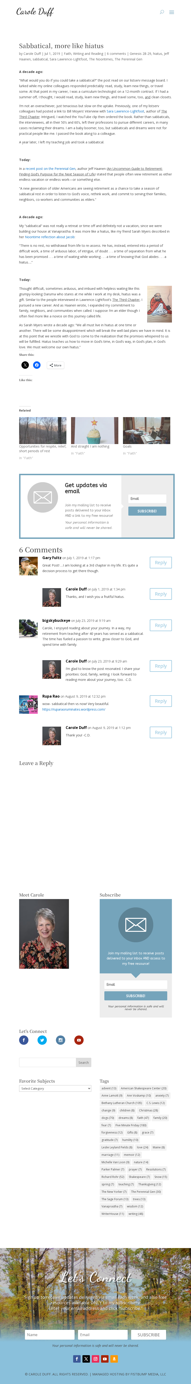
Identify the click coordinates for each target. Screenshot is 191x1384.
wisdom (135, 1206)
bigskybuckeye (56, 620)
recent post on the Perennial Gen (50, 168)
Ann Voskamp (139, 1095)
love (142, 1147)
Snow (160, 1177)
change (108, 1110)
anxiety (162, 1095)
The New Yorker (114, 1192)
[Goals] (146, 430)
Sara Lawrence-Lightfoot (68, 59)
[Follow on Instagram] (95, 1359)
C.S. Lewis (156, 1103)
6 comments (116, 53)
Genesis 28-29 (140, 53)
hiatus (157, 53)
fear (106, 1125)
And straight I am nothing (90, 446)
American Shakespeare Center (143, 1088)
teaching (126, 1184)
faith (143, 1118)
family (160, 1118)
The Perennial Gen (128, 59)
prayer (135, 1169)
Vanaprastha (112, 1206)
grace (147, 1132)
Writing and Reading (88, 53)
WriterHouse (113, 1214)
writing (136, 1214)
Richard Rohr (113, 1177)
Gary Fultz (51, 557)
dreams (126, 1118)
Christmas (148, 1110)
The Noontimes (101, 59)
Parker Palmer (113, 1169)
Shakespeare (139, 1177)
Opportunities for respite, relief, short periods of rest (42, 448)
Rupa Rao (51, 696)
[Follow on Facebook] (77, 1359)
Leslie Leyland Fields (117, 1147)
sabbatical (40, 59)
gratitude (110, 1140)
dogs (108, 1118)
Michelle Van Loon (115, 1162)
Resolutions (156, 1169)
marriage (110, 1155)
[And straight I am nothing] (94, 430)
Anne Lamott (112, 1095)
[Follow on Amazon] (114, 1359)
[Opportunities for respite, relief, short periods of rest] (42, 430)
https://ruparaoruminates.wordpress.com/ (73, 709)
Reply (161, 562)
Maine (159, 1147)
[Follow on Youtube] (105, 1359)
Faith (67, 53)
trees (139, 1199)
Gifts (132, 1132)
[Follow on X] (86, 1359)
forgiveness (112, 1132)
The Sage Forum (115, 1199)
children (127, 1110)
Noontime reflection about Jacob (50, 237)
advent (109, 1088)
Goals (127, 446)
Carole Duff (32, 53)
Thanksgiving (149, 1184)
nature (141, 1162)
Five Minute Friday (131, 1125)
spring (108, 1184)
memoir (132, 1155)
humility (130, 1140)
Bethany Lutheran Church (122, 1103)
